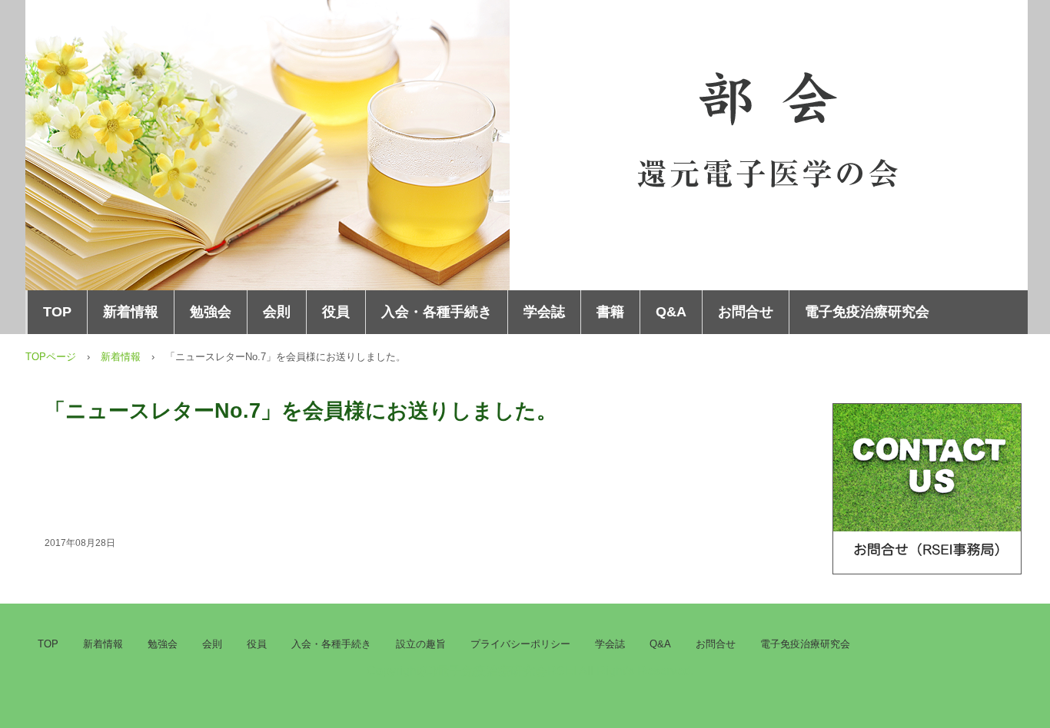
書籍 (610, 311)
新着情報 (130, 311)
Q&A (671, 311)
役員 (336, 311)
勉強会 (210, 311)
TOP (57, 311)
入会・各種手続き (436, 311)
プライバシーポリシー (520, 644)
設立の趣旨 (421, 644)
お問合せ (745, 311)
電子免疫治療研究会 (867, 311)
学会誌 (544, 311)
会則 (277, 311)
